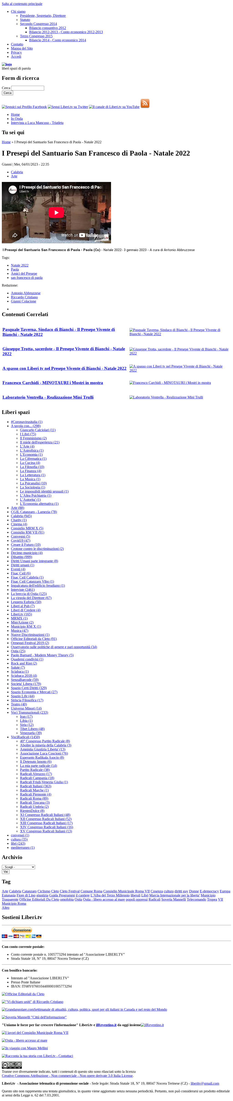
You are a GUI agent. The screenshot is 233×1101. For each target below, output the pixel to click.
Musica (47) (19, 630)
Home (15, 114)
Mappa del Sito (22, 48)
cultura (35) (19, 839)
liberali (135, 895)
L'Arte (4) (27, 446)
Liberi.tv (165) (21, 614)
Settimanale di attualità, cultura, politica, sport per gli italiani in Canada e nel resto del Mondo (100, 1009)
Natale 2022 (19, 265)
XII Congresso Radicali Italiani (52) (45, 819)
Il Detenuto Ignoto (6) (35, 761)
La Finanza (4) (30, 471)
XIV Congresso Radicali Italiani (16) (46, 827)
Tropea (212, 899)
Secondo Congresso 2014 (38, 24)
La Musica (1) (30, 479)
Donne (194, 891)
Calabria (17, 172)
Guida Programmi (62, 895)
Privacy (16, 52)
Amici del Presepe (24, 273)
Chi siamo (18, 11)
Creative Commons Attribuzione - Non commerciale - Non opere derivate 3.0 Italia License (67, 1076)
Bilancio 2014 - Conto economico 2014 (57, 40)
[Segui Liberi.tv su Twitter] (68, 107)
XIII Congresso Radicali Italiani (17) (46, 823)
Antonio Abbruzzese (26, 293)
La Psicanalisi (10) (33, 483)
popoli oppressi (137, 899)
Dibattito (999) (21, 557)
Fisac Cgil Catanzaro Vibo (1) (32, 581)
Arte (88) (17, 508)
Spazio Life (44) (22, 696)
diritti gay (181, 891)
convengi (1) (20, 835)
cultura (169, 891)
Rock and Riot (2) (24, 663)
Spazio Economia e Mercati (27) (34, 692)
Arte (14, 176)
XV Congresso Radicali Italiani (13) (46, 831)
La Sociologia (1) (32, 487)
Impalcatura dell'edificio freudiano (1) (38, 585)
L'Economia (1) (31, 454)
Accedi (16, 56)
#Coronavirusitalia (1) (26, 422)
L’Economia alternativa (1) (39, 504)
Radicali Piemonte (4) (35, 794)
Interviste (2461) (23, 590)
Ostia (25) (18, 651)
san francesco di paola (27, 278)
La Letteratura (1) (32, 475)
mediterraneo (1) (23, 847)
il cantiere (83, 895)
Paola (15, 269)
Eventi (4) (18, 569)
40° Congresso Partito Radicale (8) (45, 741)
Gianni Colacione (23, 301)
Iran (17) (26, 716)
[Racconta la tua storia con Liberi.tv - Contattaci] (37, 1056)
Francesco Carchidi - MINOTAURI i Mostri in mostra (53, 382)
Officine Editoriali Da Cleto (39, 899)
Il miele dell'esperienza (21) (39, 442)
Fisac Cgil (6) (20, 573)
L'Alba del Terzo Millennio (110, 895)
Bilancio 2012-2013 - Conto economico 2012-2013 (66, 32)
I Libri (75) (28, 434)
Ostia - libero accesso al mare (104, 899)
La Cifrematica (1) (33, 459)
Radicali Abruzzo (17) (36, 774)
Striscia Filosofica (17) (27, 700)
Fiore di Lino (26, 895)
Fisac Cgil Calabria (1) (27, 577)
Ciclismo (44, 891)
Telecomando (196, 899)
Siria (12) (26, 725)
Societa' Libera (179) (26, 684)
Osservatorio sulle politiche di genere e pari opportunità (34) (54, 647)
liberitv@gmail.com (205, 1083)
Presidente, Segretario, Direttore (43, 16)
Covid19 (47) (20, 540)
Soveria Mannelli (173, 899)
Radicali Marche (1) (34, 790)
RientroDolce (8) (32, 811)
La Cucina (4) (30, 463)
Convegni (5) (20, 536)
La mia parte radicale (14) (38, 766)
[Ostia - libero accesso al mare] (24, 1040)
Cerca (6, 88)
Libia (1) (26, 721)
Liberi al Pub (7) (23, 606)
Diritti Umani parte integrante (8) (34, 561)
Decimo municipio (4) (27, 553)
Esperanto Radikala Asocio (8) (42, 757)
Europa (225, 891)
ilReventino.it (106, 1025)
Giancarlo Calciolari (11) (38, 430)
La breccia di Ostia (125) (29, 594)
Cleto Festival (70, 891)
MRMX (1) (19, 618)
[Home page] (7, 64)
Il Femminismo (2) (33, 438)
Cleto (55, 891)
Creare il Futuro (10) (26, 545)
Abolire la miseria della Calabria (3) (45, 745)
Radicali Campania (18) (37, 778)
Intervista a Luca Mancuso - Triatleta (37, 123)
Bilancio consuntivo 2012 (47, 28)
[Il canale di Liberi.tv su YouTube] (114, 107)
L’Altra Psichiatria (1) (35, 495)
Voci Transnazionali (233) (29, 712)
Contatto (17, 44)
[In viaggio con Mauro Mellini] (25, 1048)
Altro (5, 908)
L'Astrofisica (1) (31, 450)
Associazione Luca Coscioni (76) (44, 753)
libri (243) (18, 843)
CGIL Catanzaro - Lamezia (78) (34, 512)
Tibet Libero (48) (32, 729)
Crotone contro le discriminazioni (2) (37, 549)
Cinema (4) (19, 524)
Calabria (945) (21, 516)
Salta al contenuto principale (22, 4)
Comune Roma (91, 891)
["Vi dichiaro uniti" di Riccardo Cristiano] (32, 1002)
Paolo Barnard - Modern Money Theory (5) (42, 655)
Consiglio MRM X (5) (27, 528)
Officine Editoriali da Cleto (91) (34, 639)
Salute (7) (18, 667)
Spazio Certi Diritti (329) (29, 688)
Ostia (78, 899)
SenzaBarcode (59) (24, 680)
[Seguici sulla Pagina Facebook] (24, 107)
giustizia (42, 895)
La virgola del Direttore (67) (31, 598)
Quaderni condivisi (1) (27, 659)
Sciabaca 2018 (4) (24, 676)
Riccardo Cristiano (24, 297)
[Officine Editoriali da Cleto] (23, 994)
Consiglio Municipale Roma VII (126, 891)
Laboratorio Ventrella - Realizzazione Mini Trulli (48, 397)
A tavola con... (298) (26, 426)
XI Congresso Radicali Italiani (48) (45, 815)
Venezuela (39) (31, 733)
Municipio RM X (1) (26, 626)
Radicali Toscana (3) (35, 802)
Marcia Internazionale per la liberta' (174, 895)
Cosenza (157, 891)
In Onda (17, 119)
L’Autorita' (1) (30, 499)
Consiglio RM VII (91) (27, 532)
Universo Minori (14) (26, 708)
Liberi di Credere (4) (26, 610)
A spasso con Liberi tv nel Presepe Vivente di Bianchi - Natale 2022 (65, 368)
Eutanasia (9, 895)
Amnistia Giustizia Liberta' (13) (42, 749)
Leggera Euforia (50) (26, 602)
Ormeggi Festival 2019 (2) (30, 643)
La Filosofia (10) (32, 467)
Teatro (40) (19, 704)
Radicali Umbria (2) (34, 807)
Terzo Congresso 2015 (36, 36)
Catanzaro (29, 891)
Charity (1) (19, 520)
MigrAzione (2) (22, 622)
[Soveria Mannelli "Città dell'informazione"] (34, 1017)
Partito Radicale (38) (35, 770)
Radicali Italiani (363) (35, 786)
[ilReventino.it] (152, 1025)
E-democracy (209, 891)
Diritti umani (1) (22, 565)
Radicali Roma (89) (34, 798)
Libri (144, 895)
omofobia (67, 899)
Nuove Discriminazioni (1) (30, 635)
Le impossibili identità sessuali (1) (44, 491)
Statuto (25, 20)
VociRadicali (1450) (25, 737)
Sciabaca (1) (20, 671)
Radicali (154, 899)
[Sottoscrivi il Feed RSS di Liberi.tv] (144, 107)
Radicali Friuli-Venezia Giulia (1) (44, 782)
